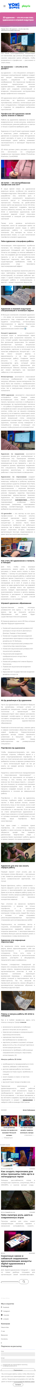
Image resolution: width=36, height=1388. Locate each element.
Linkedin (6, 1319)
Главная (3, 29)
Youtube (6, 1315)
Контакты (4, 1339)
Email (3, 1358)
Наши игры (5, 1327)
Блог (7, 29)
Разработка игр (10, 1212)
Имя (2, 1351)
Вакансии (4, 1335)
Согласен (18, 1384)
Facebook (6, 1307)
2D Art (25, 1110)
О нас (3, 1331)
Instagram (6, 1311)
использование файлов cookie (24, 1381)
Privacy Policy (5, 1298)
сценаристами (22, 500)
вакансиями (28, 1100)
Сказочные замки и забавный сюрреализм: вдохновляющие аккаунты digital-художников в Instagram (16, 1261)
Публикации (31, 1110)
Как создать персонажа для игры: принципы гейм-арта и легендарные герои (17, 1174)
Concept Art (9, 1168)
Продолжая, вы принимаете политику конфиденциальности (15, 1365)
